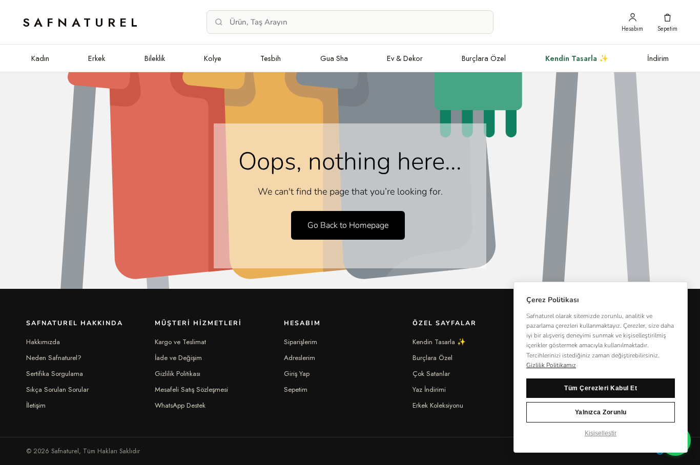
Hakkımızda (43, 342)
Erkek (96, 58)
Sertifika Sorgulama (54, 373)
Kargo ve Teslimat (180, 342)
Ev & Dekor (405, 58)
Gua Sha (334, 58)
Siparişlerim (300, 342)
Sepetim (295, 389)
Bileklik (155, 58)
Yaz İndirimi (429, 389)
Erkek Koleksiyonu (438, 405)
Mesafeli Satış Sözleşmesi (191, 389)
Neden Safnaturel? (53, 358)
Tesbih (270, 58)
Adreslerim (299, 358)
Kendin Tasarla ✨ (576, 58)
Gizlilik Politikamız (551, 365)
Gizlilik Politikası (177, 373)
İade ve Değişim (178, 358)
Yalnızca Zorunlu (601, 412)
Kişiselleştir (600, 433)
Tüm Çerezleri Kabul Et (600, 388)
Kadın (40, 58)
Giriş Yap (297, 373)
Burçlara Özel (484, 58)
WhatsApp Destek (180, 405)
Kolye (212, 58)
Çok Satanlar (431, 373)
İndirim (658, 58)
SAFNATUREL (82, 22)
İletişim (36, 405)
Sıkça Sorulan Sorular (57, 389)
